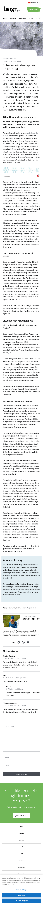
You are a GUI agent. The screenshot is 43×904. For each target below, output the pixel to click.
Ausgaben (21, 840)
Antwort (23, 658)
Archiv (21, 847)
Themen (21, 833)
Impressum (21, 874)
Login (21, 854)
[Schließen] (39, 878)
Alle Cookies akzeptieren (21, 901)
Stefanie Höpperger (10, 58)
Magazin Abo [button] (33, 9)
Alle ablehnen (21, 895)
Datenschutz (21, 867)
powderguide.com (30, 607)
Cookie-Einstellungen (21, 890)
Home (21, 827)
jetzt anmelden (21, 816)
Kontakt (22, 860)
